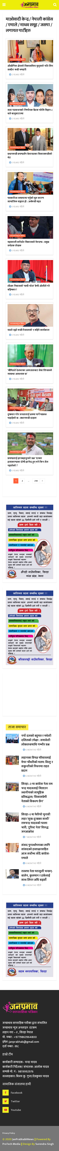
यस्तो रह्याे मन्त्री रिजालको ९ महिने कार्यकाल (28, 330)
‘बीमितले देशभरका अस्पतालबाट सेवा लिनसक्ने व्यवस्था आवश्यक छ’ (30, 372)
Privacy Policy (8, 1133)
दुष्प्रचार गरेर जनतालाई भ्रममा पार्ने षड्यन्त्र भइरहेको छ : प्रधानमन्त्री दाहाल (27, 416)
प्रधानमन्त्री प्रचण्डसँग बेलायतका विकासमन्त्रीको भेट (30, 156)
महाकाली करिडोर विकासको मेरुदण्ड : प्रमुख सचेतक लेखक (28, 244)
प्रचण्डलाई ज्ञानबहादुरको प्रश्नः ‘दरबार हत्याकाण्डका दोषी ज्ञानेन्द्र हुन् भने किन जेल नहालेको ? (28, 462)
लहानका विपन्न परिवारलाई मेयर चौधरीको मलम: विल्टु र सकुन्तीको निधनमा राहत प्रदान (37, 764)
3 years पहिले (17, 162)
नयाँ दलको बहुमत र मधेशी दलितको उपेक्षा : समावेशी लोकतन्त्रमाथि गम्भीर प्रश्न (36, 740)
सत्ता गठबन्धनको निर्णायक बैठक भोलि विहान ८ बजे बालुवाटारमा (30, 112)
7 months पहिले (33, 837)
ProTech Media (11, 1144)
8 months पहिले (33, 863)
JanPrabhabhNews (23, 1139)
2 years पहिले (17, 74)
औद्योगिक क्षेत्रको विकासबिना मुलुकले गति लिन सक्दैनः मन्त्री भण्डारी (30, 68)
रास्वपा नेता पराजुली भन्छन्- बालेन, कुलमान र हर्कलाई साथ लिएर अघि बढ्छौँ (37, 875)
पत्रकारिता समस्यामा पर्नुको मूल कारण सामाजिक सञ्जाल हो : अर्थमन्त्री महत (26, 200)
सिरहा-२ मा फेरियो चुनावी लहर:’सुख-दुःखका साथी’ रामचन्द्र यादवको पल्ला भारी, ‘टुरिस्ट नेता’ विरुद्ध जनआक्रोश (35, 823)
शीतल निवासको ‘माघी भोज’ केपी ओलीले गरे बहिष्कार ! (29, 288)
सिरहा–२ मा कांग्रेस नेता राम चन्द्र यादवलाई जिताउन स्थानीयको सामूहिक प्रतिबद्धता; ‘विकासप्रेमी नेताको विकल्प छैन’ (37, 792)
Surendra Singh (44, 1144)
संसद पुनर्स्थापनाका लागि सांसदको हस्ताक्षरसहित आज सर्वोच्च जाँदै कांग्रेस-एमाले (35, 852)
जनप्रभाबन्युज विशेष (17, 59)
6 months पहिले (33, 750)
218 (36, 481)
